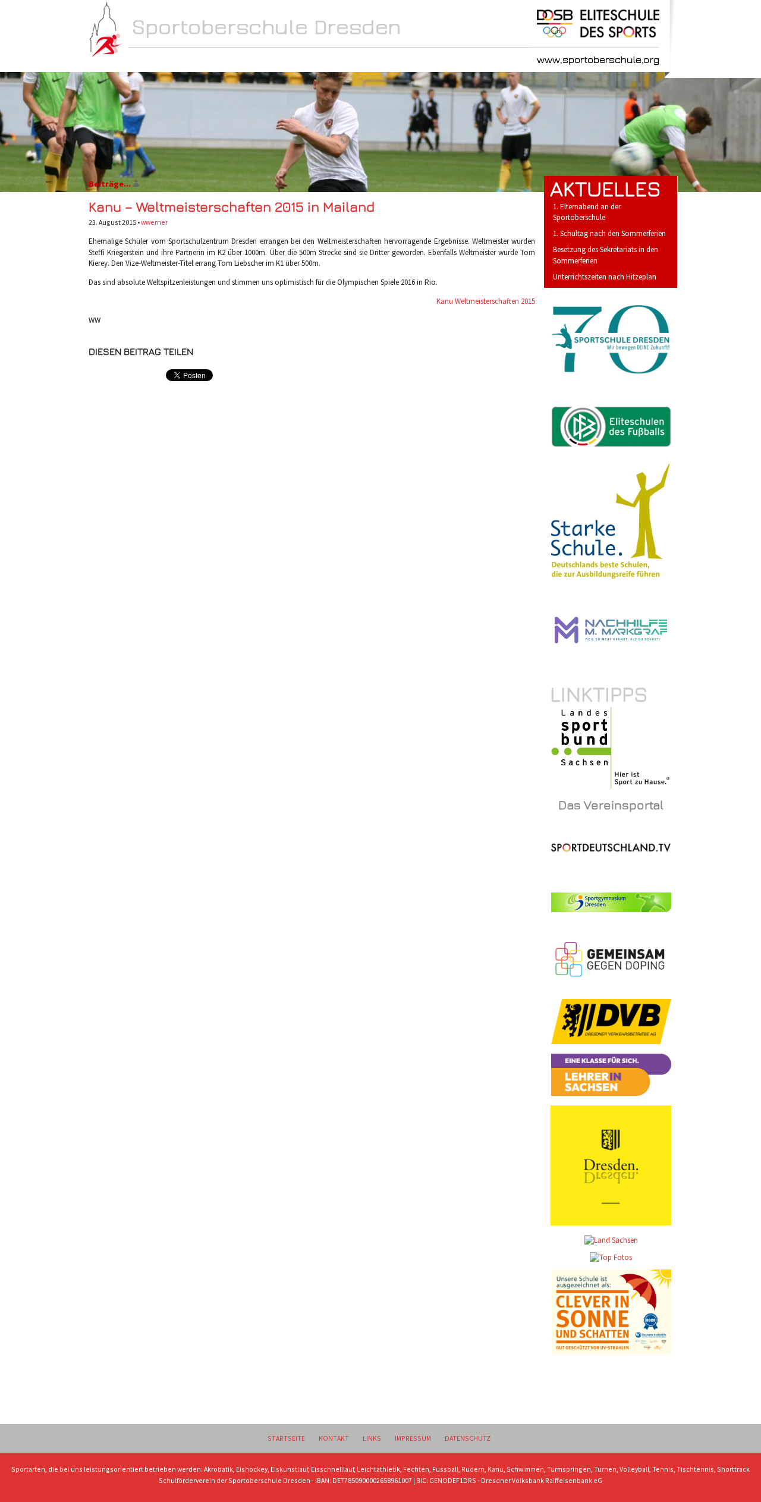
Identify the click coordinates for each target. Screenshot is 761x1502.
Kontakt (334, 1438)
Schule (210, 60)
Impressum (413, 1438)
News (147, 60)
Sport (274, 60)
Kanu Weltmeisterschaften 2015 (485, 301)
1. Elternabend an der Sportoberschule (587, 212)
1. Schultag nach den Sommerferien (609, 233)
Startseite (286, 1438)
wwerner (154, 222)
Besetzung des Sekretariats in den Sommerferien (605, 255)
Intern (337, 60)
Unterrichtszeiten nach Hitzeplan (604, 277)
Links (372, 1438)
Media (398, 60)
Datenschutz (467, 1438)
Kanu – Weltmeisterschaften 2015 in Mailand (232, 206)
